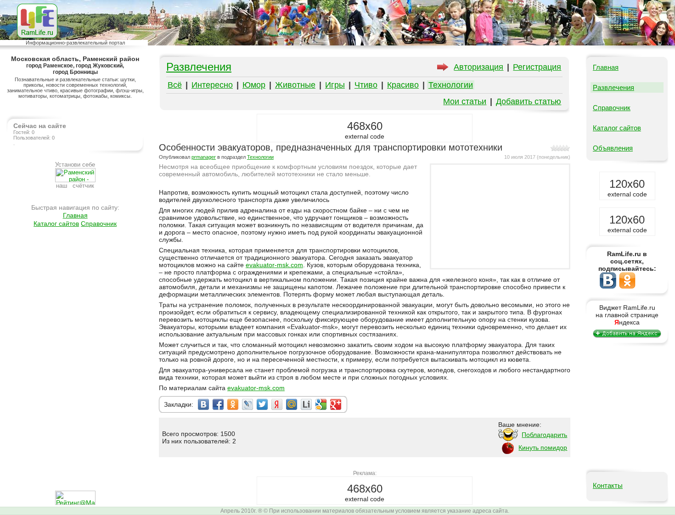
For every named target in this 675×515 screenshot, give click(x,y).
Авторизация (478, 67)
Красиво (403, 85)
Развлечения (198, 67)
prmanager (203, 157)
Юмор (253, 85)
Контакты (608, 485)
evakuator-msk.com (274, 265)
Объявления (613, 148)
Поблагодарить (544, 434)
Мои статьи (464, 101)
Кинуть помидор (542, 447)
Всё (175, 85)
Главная (75, 215)
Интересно (212, 85)
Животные (295, 85)
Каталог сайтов (56, 223)
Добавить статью (528, 101)
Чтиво (365, 85)
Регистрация (537, 67)
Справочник (99, 223)
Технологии (450, 85)
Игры (335, 85)
